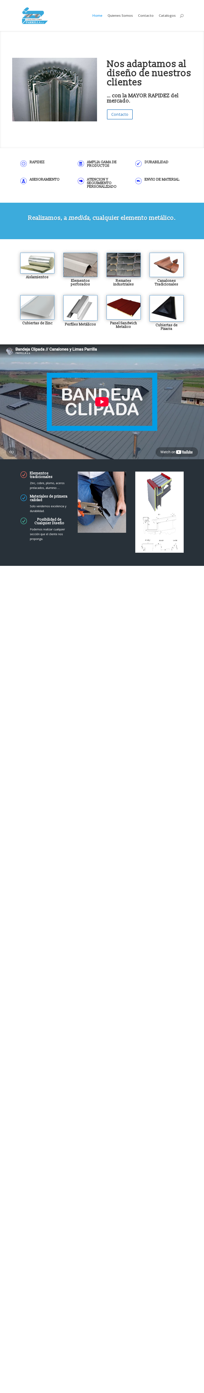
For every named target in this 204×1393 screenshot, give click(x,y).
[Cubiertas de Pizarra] (167, 308)
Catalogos (167, 16)
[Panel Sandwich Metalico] (124, 307)
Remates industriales (123, 282)
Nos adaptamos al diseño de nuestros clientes (149, 73)
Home (97, 16)
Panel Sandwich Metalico (123, 325)
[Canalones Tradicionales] (167, 265)
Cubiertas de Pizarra (167, 327)
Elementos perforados (80, 282)
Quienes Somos (120, 16)
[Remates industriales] (124, 265)
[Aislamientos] (37, 263)
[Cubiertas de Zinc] (37, 307)
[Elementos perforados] (80, 265)
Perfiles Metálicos (80, 324)
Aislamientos (37, 277)
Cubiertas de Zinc (37, 323)
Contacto (146, 16)
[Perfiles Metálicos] (80, 308)
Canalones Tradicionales (166, 282)
